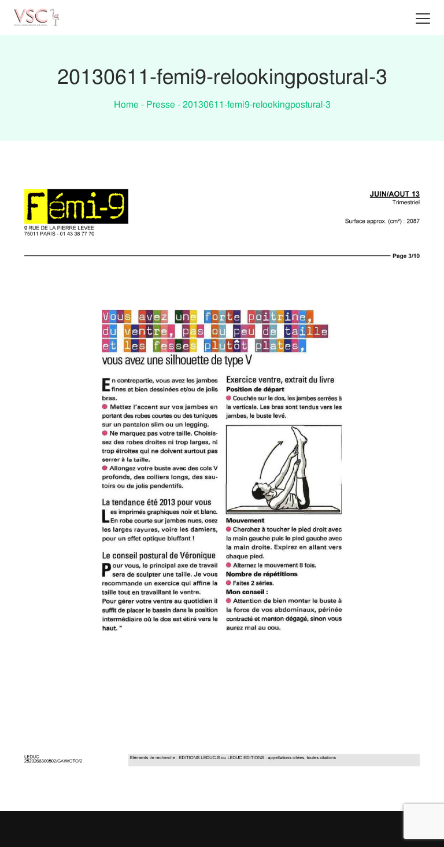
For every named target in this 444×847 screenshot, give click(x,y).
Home (126, 104)
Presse (160, 104)
